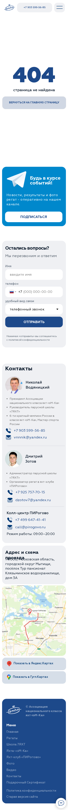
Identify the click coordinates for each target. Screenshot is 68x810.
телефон (11, 284)
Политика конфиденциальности (31, 790)
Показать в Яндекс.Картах (33, 663)
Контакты (13, 776)
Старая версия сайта (22, 797)
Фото (10, 763)
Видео (11, 770)
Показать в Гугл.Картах (30, 677)
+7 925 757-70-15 (30, 492)
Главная (12, 732)
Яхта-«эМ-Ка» (17, 751)
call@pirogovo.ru (30, 527)
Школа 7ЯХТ (15, 744)
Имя (8, 266)
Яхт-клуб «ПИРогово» (23, 757)
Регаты (12, 738)
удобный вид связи (19, 301)
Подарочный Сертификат (26, 782)
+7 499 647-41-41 (30, 519)
